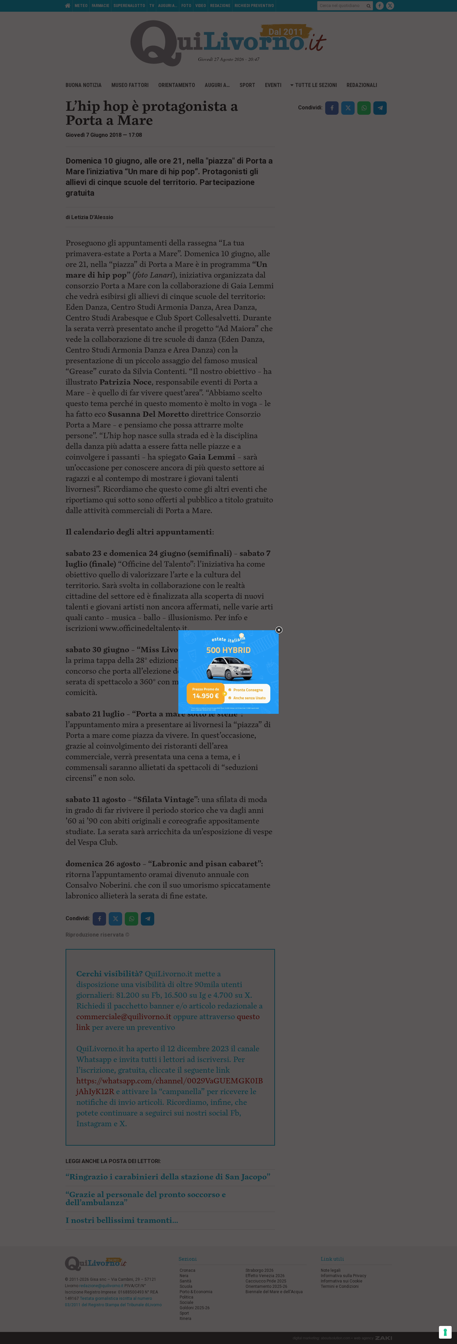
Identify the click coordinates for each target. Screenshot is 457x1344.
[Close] (278, 630)
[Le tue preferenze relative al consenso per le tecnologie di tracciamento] (445, 1332)
